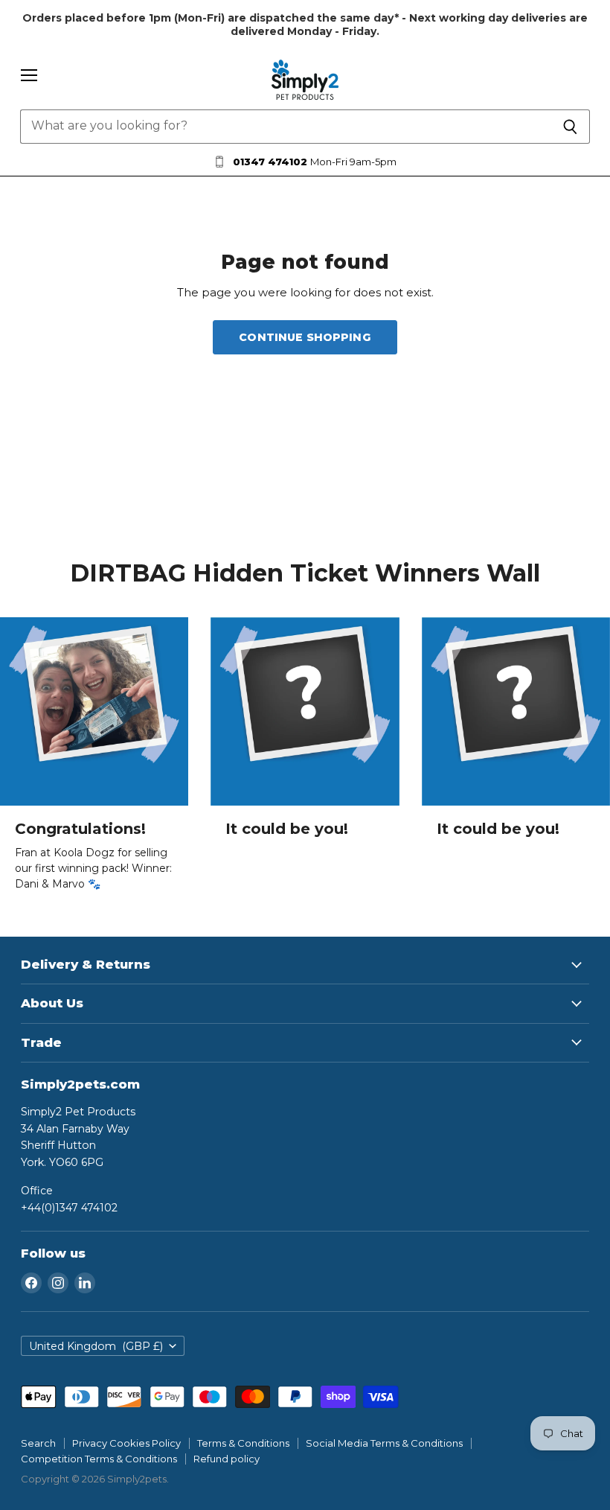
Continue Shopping (304, 337)
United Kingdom (96, 1346)
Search (38, 1443)
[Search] (570, 126)
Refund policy (226, 1459)
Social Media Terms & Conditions (384, 1443)
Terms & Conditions (243, 1443)
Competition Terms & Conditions (99, 1459)
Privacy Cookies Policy (126, 1443)
